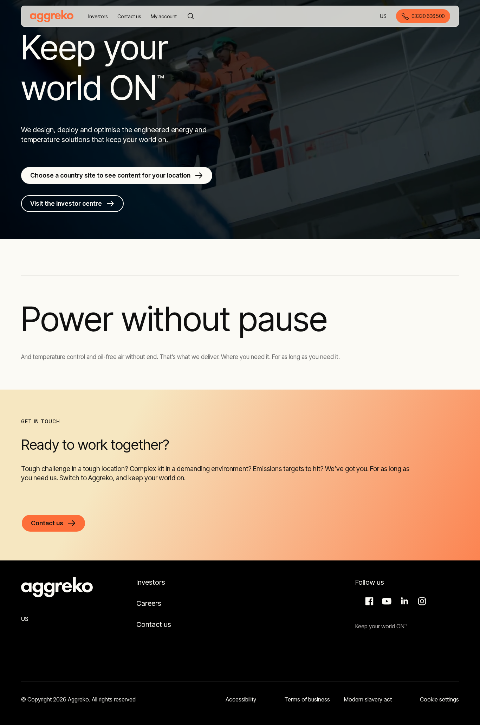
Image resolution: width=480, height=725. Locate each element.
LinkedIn (403, 601)
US (384, 16)
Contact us (153, 624)
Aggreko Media (385, 601)
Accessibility (241, 699)
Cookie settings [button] (439, 699)
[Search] (191, 16)
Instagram (421, 601)
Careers (148, 603)
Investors (150, 582)
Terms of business (307, 699)
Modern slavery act (368, 699)
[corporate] (51, 16)
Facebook (368, 601)
